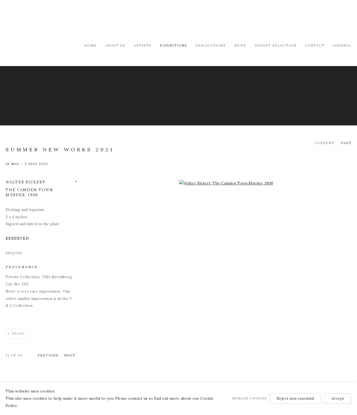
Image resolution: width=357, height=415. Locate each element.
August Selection (275, 45)
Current (324, 143)
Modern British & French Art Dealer (53, 21)
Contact (315, 45)
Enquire (14, 253)
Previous (48, 355)
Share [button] (18, 333)
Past (346, 143)
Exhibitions (173, 45)
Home (90, 45)
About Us (115, 45)
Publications (211, 45)
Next (69, 355)
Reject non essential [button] (295, 398)
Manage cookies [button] (250, 398)
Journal (342, 45)
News (240, 45)
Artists (142, 45)
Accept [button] (337, 398)
